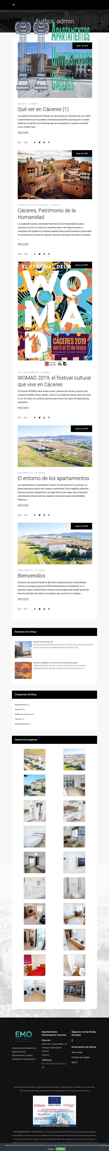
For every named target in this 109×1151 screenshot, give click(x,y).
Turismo (18, 719)
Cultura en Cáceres (37, 205)
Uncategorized (21, 724)
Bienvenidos (31, 576)
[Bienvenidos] (55, 543)
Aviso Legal (77, 1052)
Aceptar (60, 1149)
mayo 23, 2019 (82, 153)
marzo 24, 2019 (81, 265)
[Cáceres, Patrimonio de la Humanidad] (55, 174)
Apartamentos (25, 473)
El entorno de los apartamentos (53, 478)
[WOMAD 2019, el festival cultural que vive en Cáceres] (55, 314)
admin (57, 205)
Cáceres (22, 205)
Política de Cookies (81, 1057)
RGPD (74, 1062)
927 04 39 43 (48, 1063)
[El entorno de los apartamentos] (55, 446)
